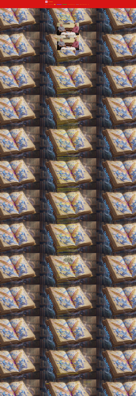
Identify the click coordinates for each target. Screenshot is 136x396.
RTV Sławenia (50, 1)
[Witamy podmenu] (47, 4)
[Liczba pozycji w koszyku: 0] (46, 6)
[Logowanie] (88, 4)
